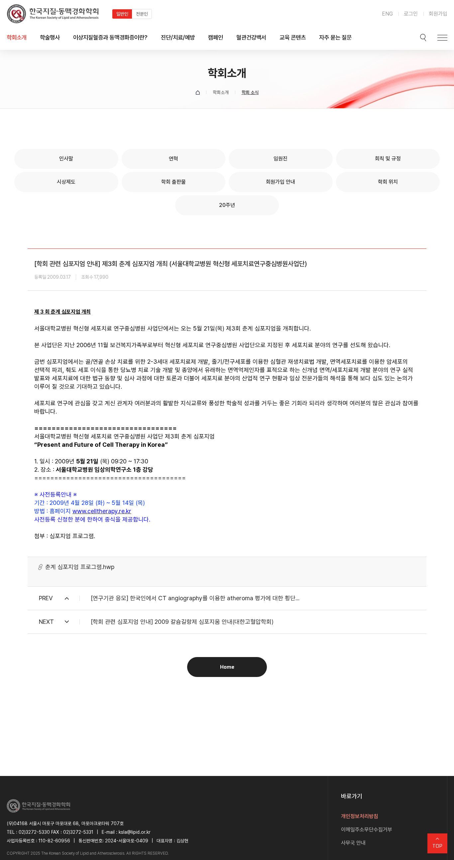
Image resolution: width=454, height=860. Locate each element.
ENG (387, 14)
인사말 (66, 158)
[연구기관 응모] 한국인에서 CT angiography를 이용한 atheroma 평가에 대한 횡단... (195, 598)
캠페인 (215, 37)
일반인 (122, 14)
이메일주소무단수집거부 (366, 829)
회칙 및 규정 (388, 158)
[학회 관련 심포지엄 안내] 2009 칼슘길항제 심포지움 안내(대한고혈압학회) (182, 621)
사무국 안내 (353, 843)
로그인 (411, 14)
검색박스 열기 (423, 37)
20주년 (227, 205)
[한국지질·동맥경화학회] (53, 14)
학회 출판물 (173, 182)
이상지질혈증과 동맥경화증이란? (110, 37)
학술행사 (50, 37)
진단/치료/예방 (178, 37)
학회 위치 (388, 182)
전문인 (142, 14)
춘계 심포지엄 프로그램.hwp (79, 567)
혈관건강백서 (251, 37)
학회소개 (17, 37)
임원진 (280, 158)
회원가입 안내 (280, 182)
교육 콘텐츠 (293, 37)
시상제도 (66, 182)
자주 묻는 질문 (335, 37)
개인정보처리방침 (359, 816)
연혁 (173, 158)
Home (227, 667)
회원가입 (438, 14)
